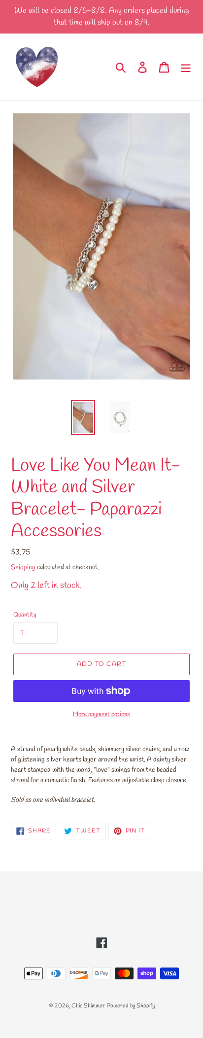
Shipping (23, 567)
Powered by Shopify (130, 1006)
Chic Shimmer (88, 1006)
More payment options (101, 714)
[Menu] (186, 66)
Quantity (24, 615)
